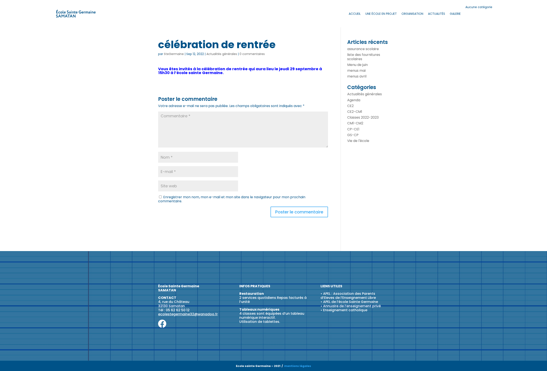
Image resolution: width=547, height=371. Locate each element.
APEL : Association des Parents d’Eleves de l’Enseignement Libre (348, 295)
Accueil (355, 14)
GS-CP (353, 135)
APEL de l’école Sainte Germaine (350, 301)
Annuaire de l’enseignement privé (352, 306)
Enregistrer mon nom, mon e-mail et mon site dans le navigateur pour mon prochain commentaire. (231, 199)
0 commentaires (252, 54)
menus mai (356, 70)
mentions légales (297, 366)
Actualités (436, 14)
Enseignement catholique (345, 310)
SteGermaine (174, 54)
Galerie (455, 14)
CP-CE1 (353, 129)
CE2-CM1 (354, 111)
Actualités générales (221, 54)
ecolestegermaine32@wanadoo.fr (188, 314)
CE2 (350, 105)
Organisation (412, 14)
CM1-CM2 (355, 123)
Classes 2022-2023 (363, 117)
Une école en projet (381, 14)
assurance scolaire (363, 48)
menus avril (356, 76)
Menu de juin (357, 64)
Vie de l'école (358, 140)
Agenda (353, 100)
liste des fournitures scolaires (363, 56)
